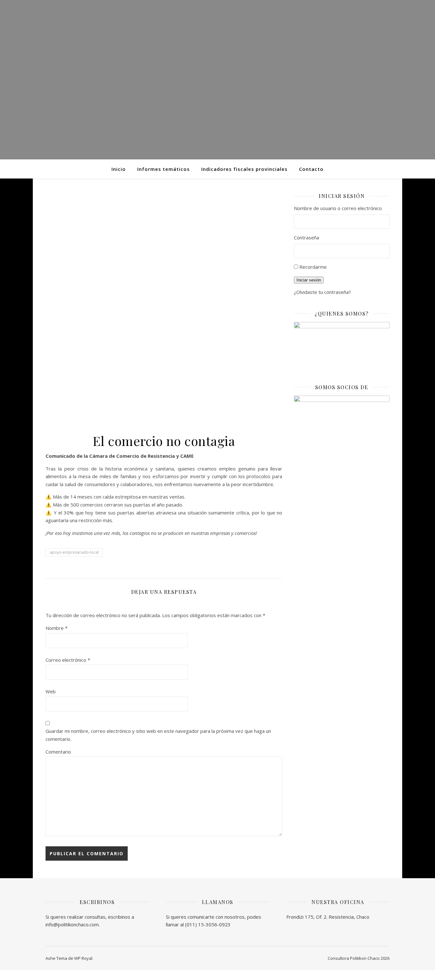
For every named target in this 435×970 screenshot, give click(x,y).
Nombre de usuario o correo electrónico (338, 208)
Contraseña (306, 237)
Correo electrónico (68, 660)
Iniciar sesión (308, 280)
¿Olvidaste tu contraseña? (322, 292)
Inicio (118, 169)
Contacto (311, 169)
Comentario (58, 751)
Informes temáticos (163, 169)
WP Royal (83, 958)
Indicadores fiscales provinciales (244, 169)
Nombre (57, 628)
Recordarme (313, 267)
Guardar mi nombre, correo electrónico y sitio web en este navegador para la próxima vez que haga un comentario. (158, 735)
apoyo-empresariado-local (74, 552)
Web (51, 691)
